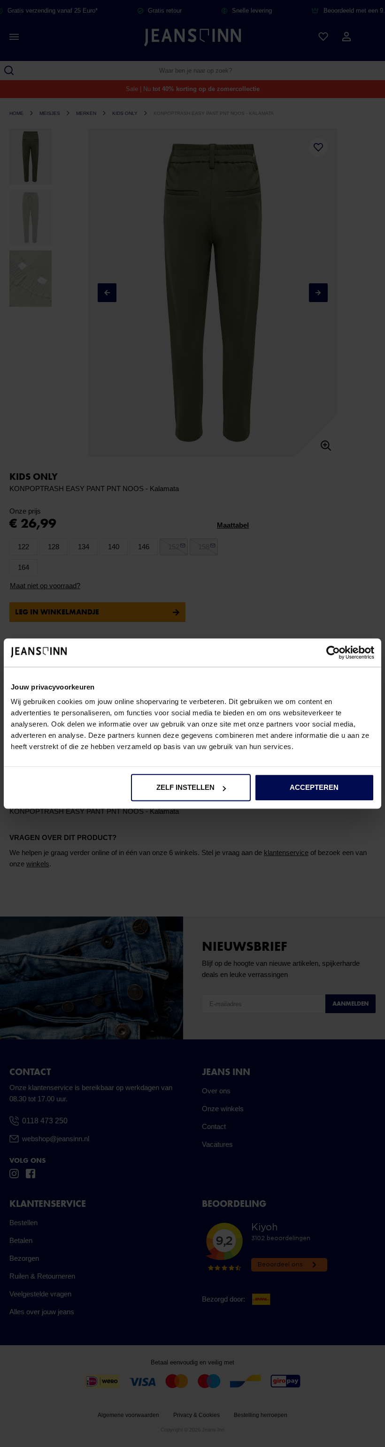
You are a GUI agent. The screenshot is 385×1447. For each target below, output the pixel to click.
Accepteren (314, 787)
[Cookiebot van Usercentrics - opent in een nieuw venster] (333, 652)
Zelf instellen (185, 787)
